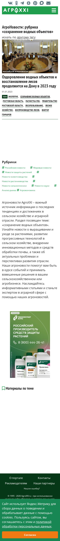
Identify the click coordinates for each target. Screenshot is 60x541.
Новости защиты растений (18, 172)
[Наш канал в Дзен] (29, 3)
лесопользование (34, 105)
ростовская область (13, 101)
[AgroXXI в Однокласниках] (17, 3)
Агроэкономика (27, 190)
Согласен (30, 534)
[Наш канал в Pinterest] (36, 3)
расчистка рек (33, 101)
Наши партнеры (44, 483)
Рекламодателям (16, 483)
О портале (16, 478)
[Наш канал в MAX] (43, 3)
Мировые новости (42, 167)
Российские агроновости (15, 71)
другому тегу (26, 37)
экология (13, 96)
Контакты (44, 478)
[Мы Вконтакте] (11, 3)
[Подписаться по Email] (49, 3)
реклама (15, 313)
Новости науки (42, 185)
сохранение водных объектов (35, 96)
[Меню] (54, 10)
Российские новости (15, 167)
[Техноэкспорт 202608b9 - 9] (30, 344)
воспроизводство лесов (27, 110)
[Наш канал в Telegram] (23, 3)
